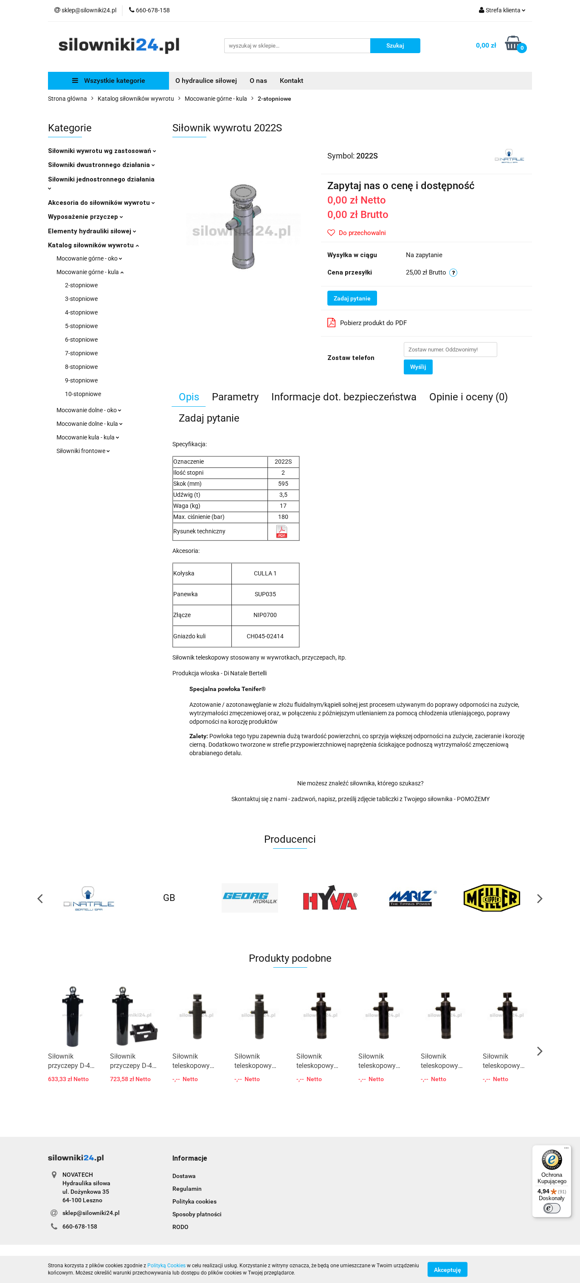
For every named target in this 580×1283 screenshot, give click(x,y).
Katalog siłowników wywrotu (91, 245)
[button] (189, 1158)
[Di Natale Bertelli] (509, 155)
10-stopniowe (83, 394)
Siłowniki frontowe (81, 450)
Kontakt (291, 80)
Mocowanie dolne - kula (87, 423)
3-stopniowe (81, 298)
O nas (258, 80)
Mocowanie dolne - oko (87, 410)
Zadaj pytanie (352, 298)
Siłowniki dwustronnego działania (100, 165)
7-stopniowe (81, 353)
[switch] (551, 1208)
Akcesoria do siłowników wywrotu (100, 203)
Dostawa (184, 1176)
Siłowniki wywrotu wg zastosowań (100, 151)
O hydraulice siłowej (206, 80)
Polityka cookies (194, 1201)
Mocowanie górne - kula (88, 272)
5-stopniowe (81, 326)
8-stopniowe (81, 366)
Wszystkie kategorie (113, 80)
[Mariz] (411, 898)
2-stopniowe (81, 285)
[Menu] (566, 1150)
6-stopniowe (81, 339)
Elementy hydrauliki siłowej (90, 231)
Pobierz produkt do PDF (373, 323)
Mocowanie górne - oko (87, 258)
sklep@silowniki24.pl (91, 1212)
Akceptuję (447, 1269)
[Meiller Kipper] (491, 898)
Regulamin (187, 1188)
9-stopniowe (81, 380)
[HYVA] (330, 898)
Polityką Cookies (166, 1266)
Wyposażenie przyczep (84, 217)
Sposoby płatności (197, 1214)
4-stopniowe (81, 312)
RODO (180, 1227)
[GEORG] (249, 898)
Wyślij (418, 366)
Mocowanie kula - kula (86, 437)
